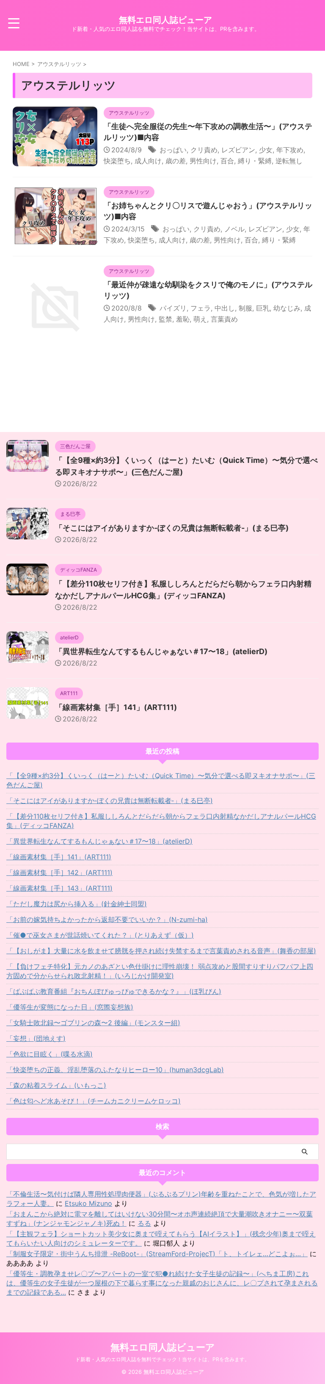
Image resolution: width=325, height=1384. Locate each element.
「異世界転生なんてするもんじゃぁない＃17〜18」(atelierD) (161, 651)
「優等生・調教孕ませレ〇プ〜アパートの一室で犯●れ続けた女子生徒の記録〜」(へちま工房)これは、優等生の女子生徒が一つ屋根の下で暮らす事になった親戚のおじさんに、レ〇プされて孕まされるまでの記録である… (162, 1282)
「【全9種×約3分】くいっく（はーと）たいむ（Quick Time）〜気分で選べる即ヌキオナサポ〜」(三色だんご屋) (160, 780)
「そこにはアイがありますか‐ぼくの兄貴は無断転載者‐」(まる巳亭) (172, 527)
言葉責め (224, 319)
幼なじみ (286, 308)
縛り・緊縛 (255, 161)
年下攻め (289, 150)
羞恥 (183, 319)
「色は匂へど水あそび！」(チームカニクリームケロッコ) (93, 1101)
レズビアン (238, 150)
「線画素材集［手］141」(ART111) (116, 707)
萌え (200, 319)
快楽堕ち (117, 161)
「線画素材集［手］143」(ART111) (59, 888)
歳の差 (175, 161)
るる (144, 1223)
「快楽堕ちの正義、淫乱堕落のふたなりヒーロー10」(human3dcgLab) (115, 1069)
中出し (225, 308)
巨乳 (263, 308)
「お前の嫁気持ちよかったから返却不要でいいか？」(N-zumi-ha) (107, 919)
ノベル (234, 229)
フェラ (200, 308)
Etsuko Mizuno (88, 1203)
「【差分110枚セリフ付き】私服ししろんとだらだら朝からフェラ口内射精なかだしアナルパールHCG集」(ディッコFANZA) (161, 821)
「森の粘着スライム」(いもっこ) (56, 1085)
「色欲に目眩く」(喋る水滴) (49, 1054)
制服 (245, 308)
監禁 (165, 319)
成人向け (148, 161)
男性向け (203, 161)
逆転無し (289, 161)
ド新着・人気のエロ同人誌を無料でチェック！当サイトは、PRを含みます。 (162, 1359)
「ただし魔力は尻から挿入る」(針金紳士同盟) (76, 904)
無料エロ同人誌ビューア (165, 20)
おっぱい (173, 150)
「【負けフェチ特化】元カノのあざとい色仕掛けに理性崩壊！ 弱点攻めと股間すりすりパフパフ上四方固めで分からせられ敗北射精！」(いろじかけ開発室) (159, 971)
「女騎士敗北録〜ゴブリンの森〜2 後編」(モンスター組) (93, 1022)
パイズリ (173, 308)
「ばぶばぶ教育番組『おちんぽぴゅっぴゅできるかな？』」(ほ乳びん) (113, 991)
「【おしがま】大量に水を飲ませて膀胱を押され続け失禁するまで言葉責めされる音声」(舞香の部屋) (161, 951)
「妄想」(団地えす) (36, 1038)
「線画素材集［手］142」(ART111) (59, 872)
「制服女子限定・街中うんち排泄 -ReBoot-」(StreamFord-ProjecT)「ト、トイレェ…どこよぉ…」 (157, 1253)
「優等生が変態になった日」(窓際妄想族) (69, 1007)
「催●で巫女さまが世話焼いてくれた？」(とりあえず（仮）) (100, 935)
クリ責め (204, 150)
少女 (266, 150)
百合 (227, 161)
